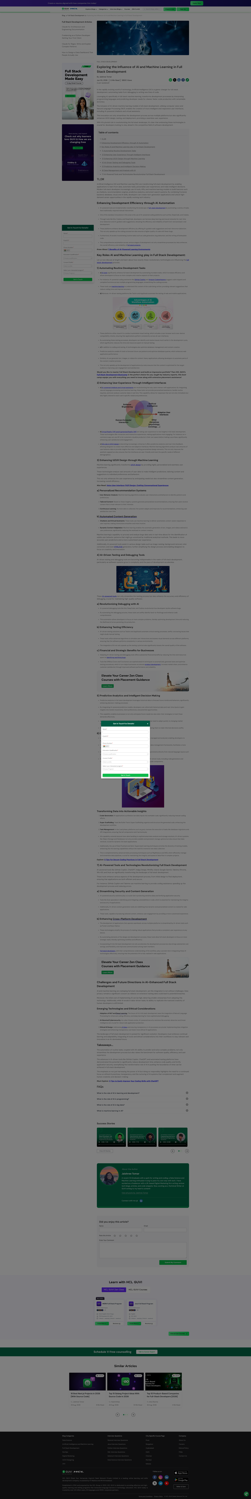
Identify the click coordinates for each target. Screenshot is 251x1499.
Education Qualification (110, 750)
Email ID (105, 736)
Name (104, 729)
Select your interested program (112, 766)
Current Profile (107, 758)
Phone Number (107, 743)
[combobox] (106, 746)
